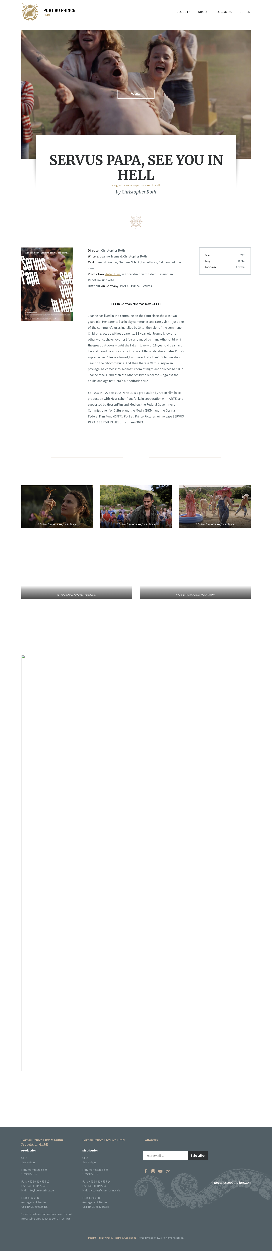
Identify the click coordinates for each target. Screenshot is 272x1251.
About (203, 12)
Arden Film (112, 274)
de (241, 12)
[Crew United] (168, 1171)
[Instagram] (153, 1171)
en (248, 12)
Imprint (92, 1237)
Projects (182, 12)
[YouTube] (160, 1171)
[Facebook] (145, 1171)
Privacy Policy (105, 1237)
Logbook (224, 12)
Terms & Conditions (125, 1237)
